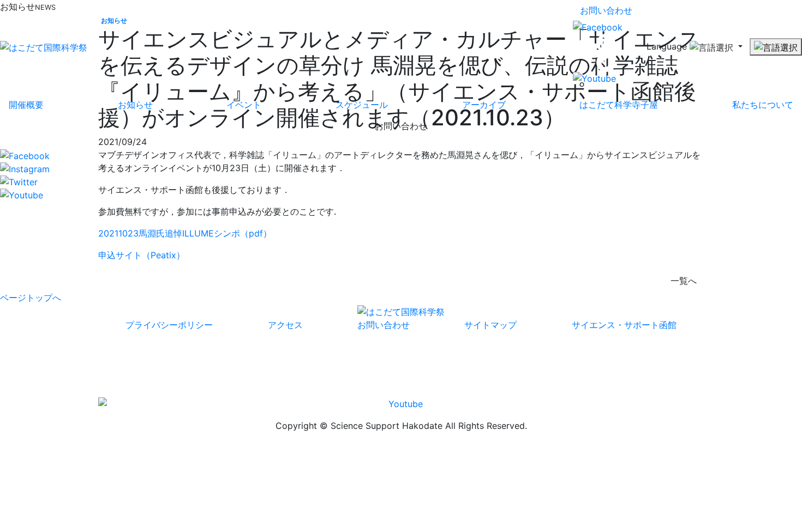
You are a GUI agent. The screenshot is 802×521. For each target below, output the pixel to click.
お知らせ (135, 104)
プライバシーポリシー (169, 324)
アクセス (285, 324)
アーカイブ (484, 104)
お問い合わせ (606, 10)
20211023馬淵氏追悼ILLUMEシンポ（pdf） (185, 233)
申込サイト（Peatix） (141, 255)
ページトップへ (30, 297)
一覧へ (684, 280)
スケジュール (362, 104)
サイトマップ (490, 324)
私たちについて (762, 104)
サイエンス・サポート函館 (624, 324)
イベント (243, 104)
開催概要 (26, 104)
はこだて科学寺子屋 (618, 104)
